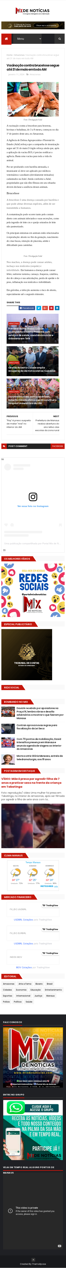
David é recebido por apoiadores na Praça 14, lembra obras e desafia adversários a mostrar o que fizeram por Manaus (40, 713)
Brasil (49, 983)
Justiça (38, 995)
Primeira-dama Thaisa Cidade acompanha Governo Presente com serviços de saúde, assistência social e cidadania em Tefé (30, 333)
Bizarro (39, 983)
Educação (36, 989)
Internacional (23, 995)
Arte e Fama (25, 983)
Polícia (6, 1001)
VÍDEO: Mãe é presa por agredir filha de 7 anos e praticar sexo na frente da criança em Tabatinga (31, 783)
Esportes (7, 995)
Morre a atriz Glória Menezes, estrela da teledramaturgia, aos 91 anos (40, 757)
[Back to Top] (33, 1260)
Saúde (29, 1001)
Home (10, 55)
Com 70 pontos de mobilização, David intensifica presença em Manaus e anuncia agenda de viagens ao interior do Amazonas (39, 744)
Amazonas (19, 55)
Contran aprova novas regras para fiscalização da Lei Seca (37, 727)
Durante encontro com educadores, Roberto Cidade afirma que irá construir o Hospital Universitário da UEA (32, 400)
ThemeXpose (39, 1264)
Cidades (7, 989)
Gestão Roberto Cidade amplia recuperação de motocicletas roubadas (32, 369)
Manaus (50, 995)
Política (17, 1001)
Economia (21, 989)
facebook (57, 446)
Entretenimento (53, 989)
